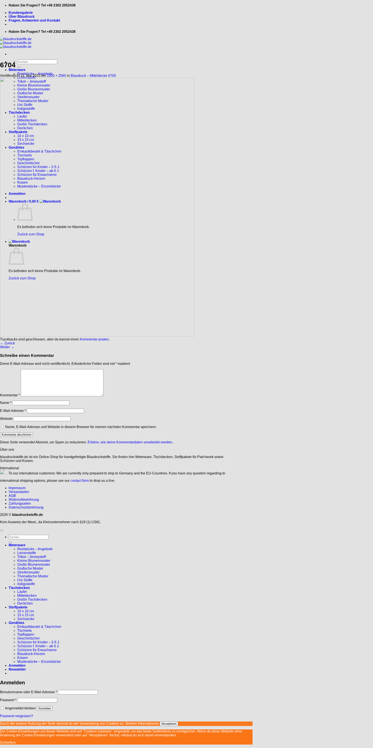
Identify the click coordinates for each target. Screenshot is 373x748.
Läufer (22, 592)
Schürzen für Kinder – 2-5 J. (38, 642)
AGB (12, 496)
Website (6, 418)
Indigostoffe (26, 584)
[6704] (97, 335)
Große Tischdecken (32, 599)
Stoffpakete (18, 607)
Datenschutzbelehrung (26, 507)
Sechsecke (25, 619)
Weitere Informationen (142, 723)
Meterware (17, 70)
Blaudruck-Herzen (31, 654)
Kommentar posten (94, 339)
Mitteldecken (27, 595)
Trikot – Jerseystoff (31, 557)
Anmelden (44, 708)
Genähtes (16, 623)
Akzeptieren (168, 723)
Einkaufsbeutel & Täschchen (39, 626)
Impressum (17, 488)
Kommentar (10, 395)
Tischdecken (19, 588)
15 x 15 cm (25, 615)
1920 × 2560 (56, 75)
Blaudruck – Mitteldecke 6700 (93, 75)
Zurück (7, 343)
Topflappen (25, 634)
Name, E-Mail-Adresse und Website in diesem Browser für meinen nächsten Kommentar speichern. (81, 427)
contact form (79, 480)
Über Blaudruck (22, 16)
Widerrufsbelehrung (24, 499)
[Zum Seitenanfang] (1, 530)
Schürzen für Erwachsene (37, 650)
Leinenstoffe (26, 553)
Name (5, 403)
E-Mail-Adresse (13, 411)
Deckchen (25, 603)
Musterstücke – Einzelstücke (39, 661)
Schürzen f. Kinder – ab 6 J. (38, 646)
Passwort (8, 700)
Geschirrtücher (28, 638)
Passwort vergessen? (16, 716)
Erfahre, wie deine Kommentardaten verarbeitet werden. (130, 442)
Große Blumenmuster (33, 564)
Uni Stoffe (24, 580)
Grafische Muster (30, 568)
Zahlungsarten (20, 503)
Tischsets (24, 630)
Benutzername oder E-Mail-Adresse (28, 692)
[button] (17, 669)
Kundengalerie (21, 12)
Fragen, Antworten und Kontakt (34, 20)
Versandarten (19, 492)
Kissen (22, 658)
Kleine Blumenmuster (33, 560)
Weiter (7, 347)
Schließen (8, 742)
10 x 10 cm (25, 611)
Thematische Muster (32, 576)
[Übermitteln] (19, 67)
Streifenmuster (28, 572)
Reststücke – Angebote (35, 549)
